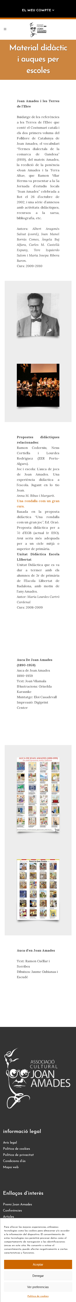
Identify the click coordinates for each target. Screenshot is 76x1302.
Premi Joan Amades (17, 1204)
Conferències (12, 1210)
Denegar (38, 1275)
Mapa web (11, 1167)
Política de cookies (38, 1296)
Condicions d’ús (14, 1161)
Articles (8, 1216)
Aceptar (38, 1264)
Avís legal (10, 1142)
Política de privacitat (18, 1155)
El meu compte (36, 10)
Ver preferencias (38, 1287)
